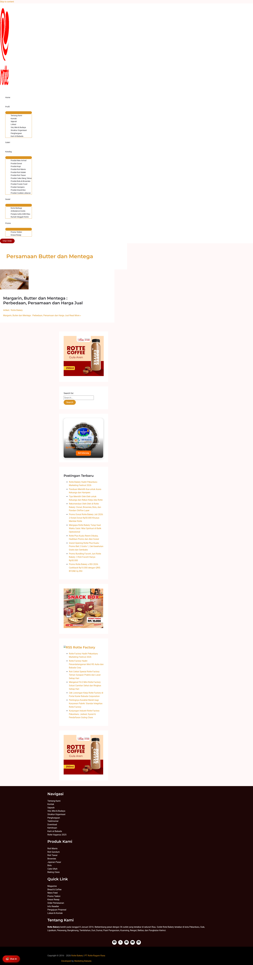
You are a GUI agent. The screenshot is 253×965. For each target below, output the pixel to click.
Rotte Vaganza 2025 (56, 834)
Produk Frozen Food (19, 184)
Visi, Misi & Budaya (18, 127)
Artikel (6, 310)
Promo (8, 223)
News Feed (52, 893)
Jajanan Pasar (54, 862)
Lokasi (13, 124)
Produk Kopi (16, 166)
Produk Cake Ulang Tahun (21, 178)
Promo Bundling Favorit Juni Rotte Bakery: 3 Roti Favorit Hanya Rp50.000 (85, 557)
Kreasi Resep (16, 235)
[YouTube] (132, 942)
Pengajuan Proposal (56, 909)
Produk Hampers (18, 187)
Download (52, 824)
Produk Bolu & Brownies (20, 181)
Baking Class (53, 872)
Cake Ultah (52, 869)
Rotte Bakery (77, 955)
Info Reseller (53, 906)
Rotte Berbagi (16, 208)
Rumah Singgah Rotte (20, 217)
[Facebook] (114, 942)
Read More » (42, 315)
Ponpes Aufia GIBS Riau (20, 214)
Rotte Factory (84, 647)
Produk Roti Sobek (18, 172)
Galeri (7, 142)
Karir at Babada (54, 831)
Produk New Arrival (18, 160)
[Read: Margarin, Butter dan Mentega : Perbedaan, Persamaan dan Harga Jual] (14, 288)
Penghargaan (16, 133)
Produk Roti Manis (18, 169)
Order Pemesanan (55, 903)
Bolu (49, 865)
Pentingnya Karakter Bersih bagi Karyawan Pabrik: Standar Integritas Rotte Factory (85, 703)
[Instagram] (126, 942)
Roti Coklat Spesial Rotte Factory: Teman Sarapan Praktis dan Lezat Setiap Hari (85, 675)
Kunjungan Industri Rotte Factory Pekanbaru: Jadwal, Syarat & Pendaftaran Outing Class (84, 714)
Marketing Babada (82, 961)
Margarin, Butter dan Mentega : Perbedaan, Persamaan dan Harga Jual (43, 300)
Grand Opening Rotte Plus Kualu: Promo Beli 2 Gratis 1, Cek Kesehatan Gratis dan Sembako (86, 546)
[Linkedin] (138, 942)
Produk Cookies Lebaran (21, 193)
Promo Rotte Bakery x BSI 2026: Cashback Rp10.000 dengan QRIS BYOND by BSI (84, 567)
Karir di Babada (17, 136)
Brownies (51, 858)
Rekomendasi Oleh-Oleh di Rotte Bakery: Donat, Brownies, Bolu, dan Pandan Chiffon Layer (85, 507)
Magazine (52, 886)
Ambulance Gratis (18, 211)
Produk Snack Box (18, 190)
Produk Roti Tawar (18, 175)
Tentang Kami (16, 115)
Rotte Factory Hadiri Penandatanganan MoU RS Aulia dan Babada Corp (86, 664)
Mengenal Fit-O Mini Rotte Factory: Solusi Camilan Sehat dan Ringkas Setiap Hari (85, 685)
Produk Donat (16, 163)
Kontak (14, 118)
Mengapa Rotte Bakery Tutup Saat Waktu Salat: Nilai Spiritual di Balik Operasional (85, 528)
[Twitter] (120, 942)
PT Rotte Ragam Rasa (95, 955)
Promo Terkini (16, 232)
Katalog (8, 152)
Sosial (7, 199)
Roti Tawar (52, 855)
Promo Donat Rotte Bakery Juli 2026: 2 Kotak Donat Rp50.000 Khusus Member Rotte (86, 517)
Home (7, 97)
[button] (7, 241)
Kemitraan (52, 828)
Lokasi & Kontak (55, 913)
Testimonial (52, 821)
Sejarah (14, 121)
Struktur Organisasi (19, 130)
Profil (7, 107)
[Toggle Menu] (18, 112)
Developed (66, 961)
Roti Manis (52, 848)
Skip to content (7, 1)
